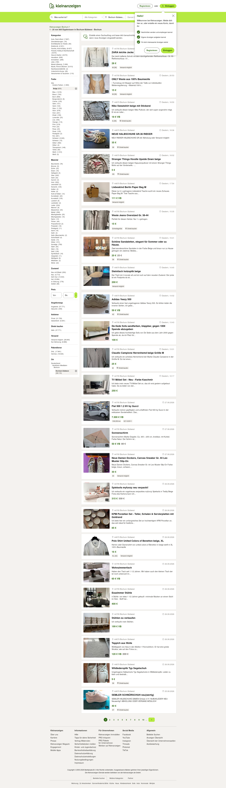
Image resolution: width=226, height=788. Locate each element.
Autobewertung (153, 744)
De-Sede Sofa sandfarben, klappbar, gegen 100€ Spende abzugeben (138, 327)
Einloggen (167, 50)
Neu (52, 274)
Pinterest (126, 747)
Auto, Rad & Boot (57, 39)
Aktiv (53, 330)
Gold (53, 177)
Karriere (53, 737)
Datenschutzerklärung (84, 753)
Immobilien (55, 60)
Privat (53, 318)
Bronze (53, 166)
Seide (53, 240)
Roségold (54, 228)
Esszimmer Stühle (122, 592)
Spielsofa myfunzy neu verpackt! (130, 487)
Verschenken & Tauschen (60, 73)
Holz (52, 182)
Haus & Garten (56, 55)
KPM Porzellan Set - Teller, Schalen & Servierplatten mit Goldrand (143, 515)
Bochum (57, 367)
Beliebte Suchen (153, 734)
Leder (53, 205)
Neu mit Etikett (56, 272)
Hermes (54, 354)
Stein (53, 249)
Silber (53, 242)
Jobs (53, 62)
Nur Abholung (56, 342)
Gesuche (54, 309)
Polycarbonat (56, 224)
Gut (52, 279)
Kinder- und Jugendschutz (85, 747)
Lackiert (54, 200)
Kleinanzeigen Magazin (60, 744)
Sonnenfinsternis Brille (100, 783)
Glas (52, 175)
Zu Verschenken (85, 783)
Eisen (53, 171)
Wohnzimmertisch (122, 567)
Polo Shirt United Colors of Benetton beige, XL (138, 540)
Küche (111, 783)
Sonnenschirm (120, 432)
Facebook (127, 734)
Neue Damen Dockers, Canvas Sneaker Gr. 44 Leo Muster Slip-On (139, 459)
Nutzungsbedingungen (84, 759)
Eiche (53, 168)
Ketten (53, 189)
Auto (138, 783)
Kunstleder (55, 196)
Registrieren (151, 50)
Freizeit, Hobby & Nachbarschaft (62, 50)
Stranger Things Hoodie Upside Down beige (136, 159)
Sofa (133, 783)
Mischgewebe (56, 214)
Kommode (144, 783)
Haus (117, 783)
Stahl (53, 246)
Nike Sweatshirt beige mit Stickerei (131, 105)
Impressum (79, 762)
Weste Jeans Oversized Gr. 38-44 (130, 215)
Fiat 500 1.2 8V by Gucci (125, 406)
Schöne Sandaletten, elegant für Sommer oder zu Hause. (139, 243)
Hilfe (76, 734)
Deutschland (55, 363)
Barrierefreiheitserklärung (85, 750)
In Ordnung (55, 281)
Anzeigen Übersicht (155, 737)
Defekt (53, 284)
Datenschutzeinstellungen (85, 756)
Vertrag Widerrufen (82, 740)
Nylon (53, 219)
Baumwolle (55, 164)
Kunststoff (54, 198)
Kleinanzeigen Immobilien (109, 734)
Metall (53, 212)
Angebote (54, 306)
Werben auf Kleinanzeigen (109, 745)
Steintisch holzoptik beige (126, 271)
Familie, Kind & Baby (58, 48)
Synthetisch (55, 253)
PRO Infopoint (104, 737)
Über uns (54, 734)
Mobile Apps (55, 750)
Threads (126, 744)
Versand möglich (57, 339)
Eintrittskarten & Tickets (59, 44)
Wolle (53, 263)
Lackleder (54, 203)
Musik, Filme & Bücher (59, 66)
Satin (53, 233)
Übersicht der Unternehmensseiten (161, 740)
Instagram (127, 740)
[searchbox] (68, 17)
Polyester (54, 226)
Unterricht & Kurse (57, 71)
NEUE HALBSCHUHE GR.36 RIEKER (132, 133)
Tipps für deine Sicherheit (85, 737)
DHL (52, 351)
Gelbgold (54, 173)
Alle (52, 83)
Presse (53, 740)
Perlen (53, 221)
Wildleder (54, 260)
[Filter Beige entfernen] (76, 89)
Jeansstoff (54, 184)
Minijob (152, 783)
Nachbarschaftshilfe (58, 69)
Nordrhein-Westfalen (59, 365)
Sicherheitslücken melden (85, 744)
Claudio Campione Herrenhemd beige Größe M (138, 352)
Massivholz (55, 210)
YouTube (126, 737)
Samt (53, 230)
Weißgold (54, 258)
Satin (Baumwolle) (57, 235)
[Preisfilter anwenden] (75, 295)
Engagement (55, 747)
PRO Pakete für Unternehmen (106, 741)
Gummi (53, 180)
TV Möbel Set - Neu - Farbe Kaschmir (132, 379)
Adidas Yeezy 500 (121, 299)
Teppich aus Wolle (122, 643)
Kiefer (53, 191)
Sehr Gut (54, 277)
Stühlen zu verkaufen (123, 617)
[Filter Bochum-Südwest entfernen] (76, 371)
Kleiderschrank (125, 783)
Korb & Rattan (56, 194)
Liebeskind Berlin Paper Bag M (129, 187)
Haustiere (54, 57)
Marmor (54, 207)
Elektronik (54, 46)
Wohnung (74, 783)
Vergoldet (54, 256)
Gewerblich (55, 321)
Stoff (52, 251)
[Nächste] (151, 720)
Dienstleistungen (57, 41)
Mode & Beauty (56, 64)
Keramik (54, 187)
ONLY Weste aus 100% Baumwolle (131, 79)
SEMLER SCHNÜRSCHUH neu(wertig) (133, 694)
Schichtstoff (55, 237)
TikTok (125, 750)
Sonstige (54, 244)
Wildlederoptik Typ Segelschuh (129, 668)
